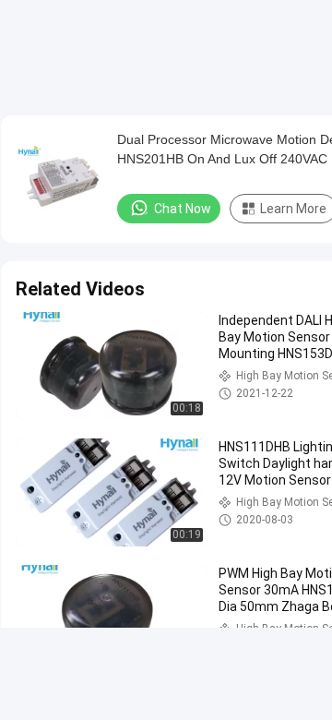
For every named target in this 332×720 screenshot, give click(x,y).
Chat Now (182, 208)
